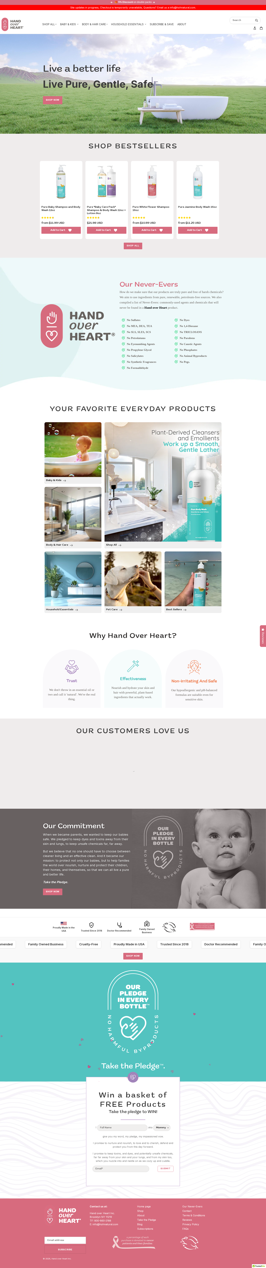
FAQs (185, 1228)
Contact (186, 1210)
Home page (144, 1206)
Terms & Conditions (193, 1215)
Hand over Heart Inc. (61, 1258)
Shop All (133, 246)
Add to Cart (57, 230)
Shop (140, 1210)
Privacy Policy (190, 1224)
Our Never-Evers (192, 1206)
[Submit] (256, 20)
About (140, 1215)
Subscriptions (145, 1228)
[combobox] (245, 20)
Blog (139, 1224)
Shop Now (52, 100)
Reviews (187, 1219)
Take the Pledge (146, 1219)
